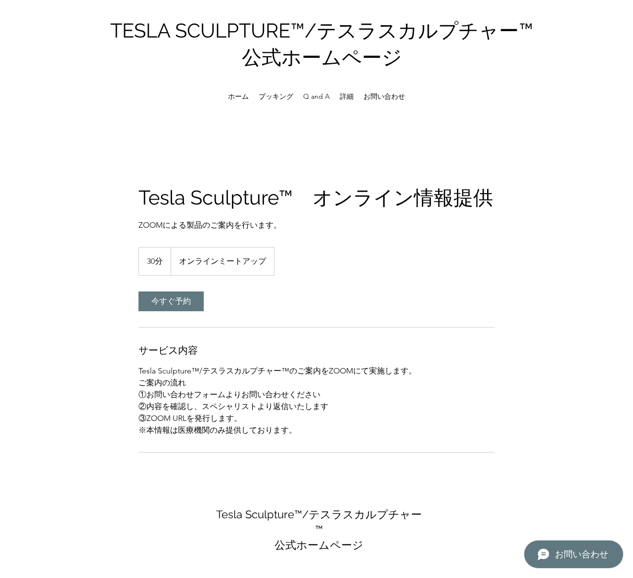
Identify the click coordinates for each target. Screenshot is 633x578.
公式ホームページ (322, 57)
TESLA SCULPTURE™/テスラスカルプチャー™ (321, 30)
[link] (171, 301)
